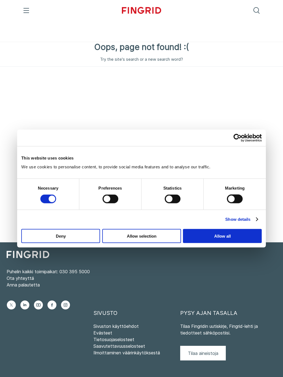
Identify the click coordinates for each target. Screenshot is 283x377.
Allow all (222, 235)
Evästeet (102, 333)
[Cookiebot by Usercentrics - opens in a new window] (237, 138)
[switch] (110, 199)
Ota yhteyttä (20, 278)
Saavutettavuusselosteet (119, 346)
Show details (237, 219)
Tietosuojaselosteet (113, 339)
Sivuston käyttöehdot (116, 326)
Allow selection (141, 235)
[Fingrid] (141, 11)
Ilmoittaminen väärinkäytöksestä (126, 352)
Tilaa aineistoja (203, 353)
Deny (61, 235)
